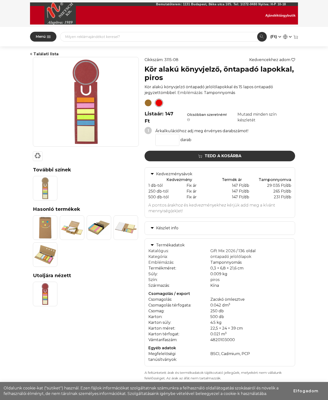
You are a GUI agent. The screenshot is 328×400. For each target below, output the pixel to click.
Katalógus (158, 251)
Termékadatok (170, 245)
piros (214, 279)
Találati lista (45, 54)
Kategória (157, 256)
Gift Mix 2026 (222, 251)
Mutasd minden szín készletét (257, 117)
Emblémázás (189, 92)
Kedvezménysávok (174, 174)
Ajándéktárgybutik (280, 15)
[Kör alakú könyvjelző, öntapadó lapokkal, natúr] (148, 102)
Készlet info (167, 228)
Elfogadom (306, 391)
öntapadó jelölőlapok (230, 256)
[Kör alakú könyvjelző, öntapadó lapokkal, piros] (159, 102)
